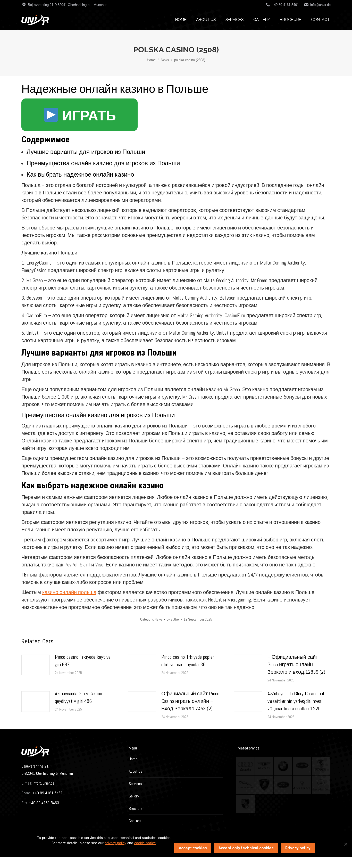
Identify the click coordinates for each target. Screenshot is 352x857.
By (173, 619)
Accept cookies (193, 848)
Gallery (134, 796)
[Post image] (35, 665)
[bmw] (283, 766)
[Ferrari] (321, 766)
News (159, 619)
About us (136, 771)
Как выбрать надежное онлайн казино (80, 174)
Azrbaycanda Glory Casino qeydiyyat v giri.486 (78, 697)
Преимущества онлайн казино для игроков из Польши (103, 163)
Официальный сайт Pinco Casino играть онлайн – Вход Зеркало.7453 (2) (190, 701)
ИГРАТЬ (87, 116)
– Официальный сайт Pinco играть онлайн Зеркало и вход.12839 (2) (296, 664)
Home (133, 759)
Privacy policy (298, 848)
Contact (135, 820)
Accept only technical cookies (246, 848)
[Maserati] (302, 785)
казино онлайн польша (69, 592)
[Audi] (245, 766)
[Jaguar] (245, 785)
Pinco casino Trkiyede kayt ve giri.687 (83, 661)
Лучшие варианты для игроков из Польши (86, 152)
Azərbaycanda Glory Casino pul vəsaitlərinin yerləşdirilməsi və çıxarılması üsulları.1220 (295, 701)
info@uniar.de (320, 5)
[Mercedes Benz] (321, 785)
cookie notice (145, 843)
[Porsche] (245, 804)
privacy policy (115, 843)
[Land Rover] (283, 785)
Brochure (136, 808)
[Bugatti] (302, 766)
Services (135, 783)
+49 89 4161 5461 (47, 793)
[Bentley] (264, 766)
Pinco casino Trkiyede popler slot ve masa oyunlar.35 (187, 661)
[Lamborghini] (264, 785)
